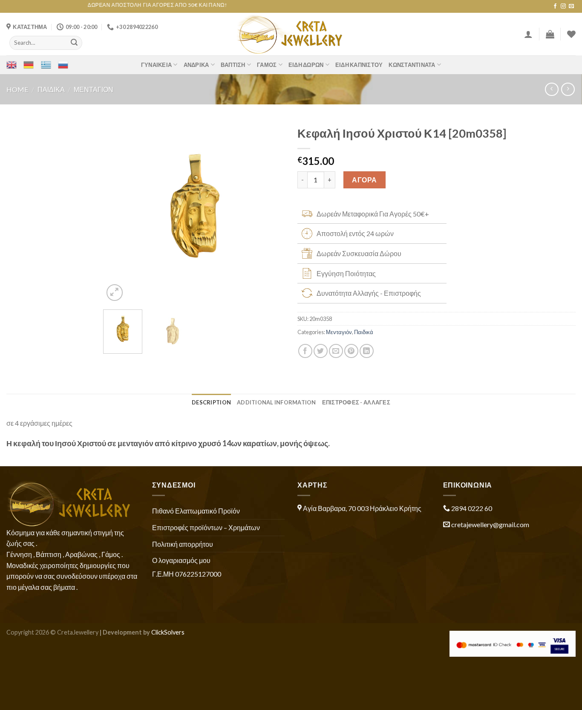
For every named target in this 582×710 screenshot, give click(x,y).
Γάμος (267, 64)
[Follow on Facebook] (555, 6)
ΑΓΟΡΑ (364, 180)
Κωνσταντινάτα (412, 64)
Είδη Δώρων (306, 64)
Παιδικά (51, 89)
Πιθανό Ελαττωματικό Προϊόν (196, 511)
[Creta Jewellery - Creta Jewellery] (291, 34)
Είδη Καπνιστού (359, 64)
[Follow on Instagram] (563, 6)
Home (17, 89)
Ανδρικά (196, 64)
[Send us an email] (571, 6)
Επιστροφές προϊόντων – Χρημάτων (206, 527)
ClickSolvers (167, 632)
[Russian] (63, 64)
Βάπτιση (233, 64)
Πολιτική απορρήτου (182, 544)
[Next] (270, 212)
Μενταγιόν (93, 89)
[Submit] (74, 42)
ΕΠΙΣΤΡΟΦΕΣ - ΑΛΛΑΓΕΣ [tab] (356, 402)
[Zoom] (115, 292)
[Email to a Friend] (336, 351)
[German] (28, 64)
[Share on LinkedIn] (367, 351)
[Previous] (117, 212)
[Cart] (550, 34)
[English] (11, 64)
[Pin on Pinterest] (351, 351)
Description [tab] (211, 402)
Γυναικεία (156, 64)
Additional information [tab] (276, 402)
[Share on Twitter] (321, 351)
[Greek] (46, 64)
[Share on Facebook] (305, 351)
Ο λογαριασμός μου (181, 560)
